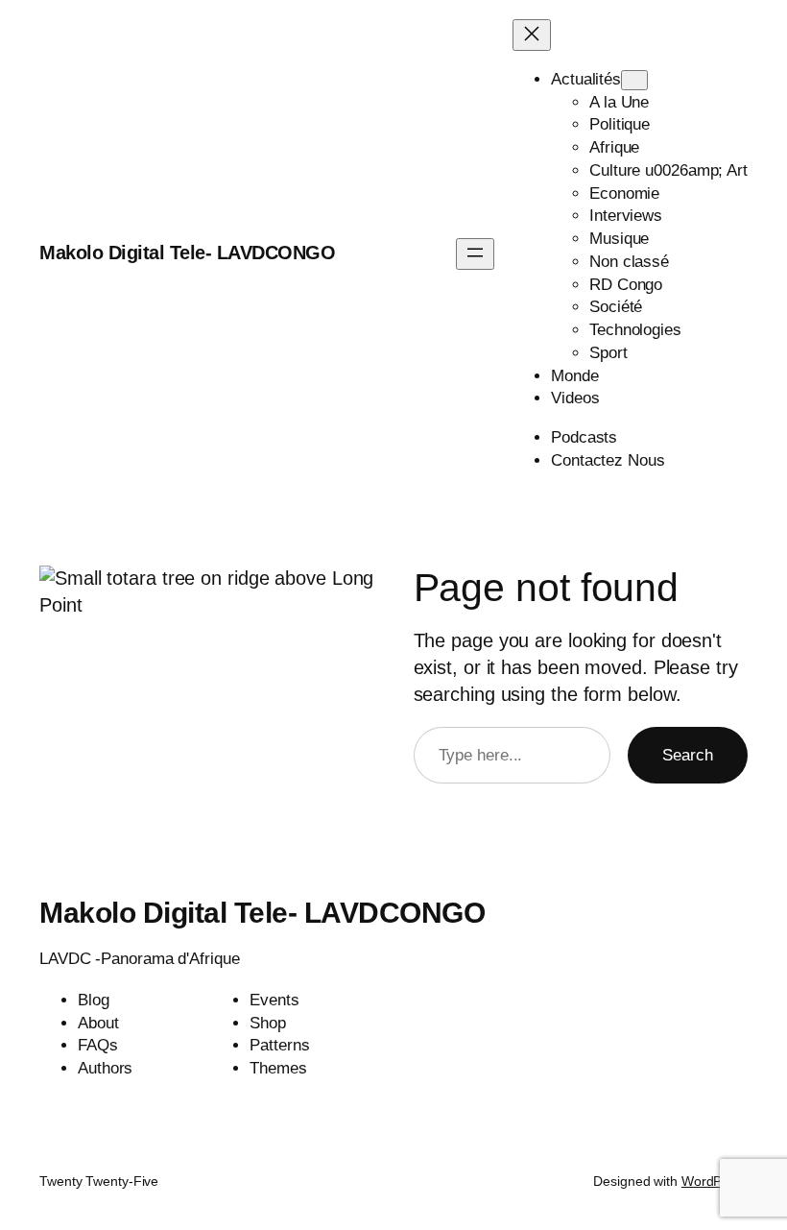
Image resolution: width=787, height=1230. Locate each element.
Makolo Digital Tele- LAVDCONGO (187, 252)
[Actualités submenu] (634, 80)
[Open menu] (475, 254)
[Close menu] (532, 35)
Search (687, 755)
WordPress (714, 1181)
